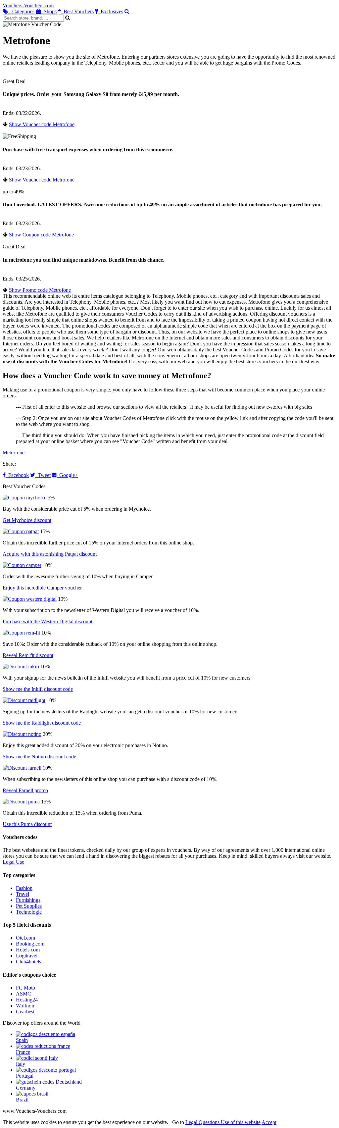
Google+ (67, 475)
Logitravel (26, 955)
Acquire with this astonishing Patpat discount (50, 554)
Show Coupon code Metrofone (41, 234)
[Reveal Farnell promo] (22, 768)
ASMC (23, 994)
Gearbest (25, 1011)
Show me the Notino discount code (39, 756)
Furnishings (28, 900)
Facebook (17, 475)
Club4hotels (28, 961)
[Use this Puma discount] (21, 801)
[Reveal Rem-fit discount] (21, 633)
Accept (269, 1122)
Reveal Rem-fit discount (28, 655)
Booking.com (30, 944)
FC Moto (25, 988)
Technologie (29, 912)
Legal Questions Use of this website (223, 1122)
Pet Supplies (29, 906)
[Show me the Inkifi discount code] (21, 666)
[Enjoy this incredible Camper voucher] (22, 565)
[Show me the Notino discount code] (22, 734)
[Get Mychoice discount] (24, 497)
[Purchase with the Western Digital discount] (30, 599)
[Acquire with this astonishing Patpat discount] (21, 531)
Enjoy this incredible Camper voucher (42, 587)
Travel (22, 894)
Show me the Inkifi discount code (38, 689)
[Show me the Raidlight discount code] (24, 700)
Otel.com (25, 938)
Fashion (24, 888)
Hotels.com (28, 949)
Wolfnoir (25, 1005)
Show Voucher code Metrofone (41, 124)
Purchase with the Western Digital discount (47, 621)
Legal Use (13, 862)
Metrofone (13, 452)
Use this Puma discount (27, 824)
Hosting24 (27, 999)
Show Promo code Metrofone (40, 290)
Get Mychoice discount (27, 520)
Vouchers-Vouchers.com (28, 5)
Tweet (43, 475)
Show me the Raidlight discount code (42, 723)
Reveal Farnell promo (25, 790)
